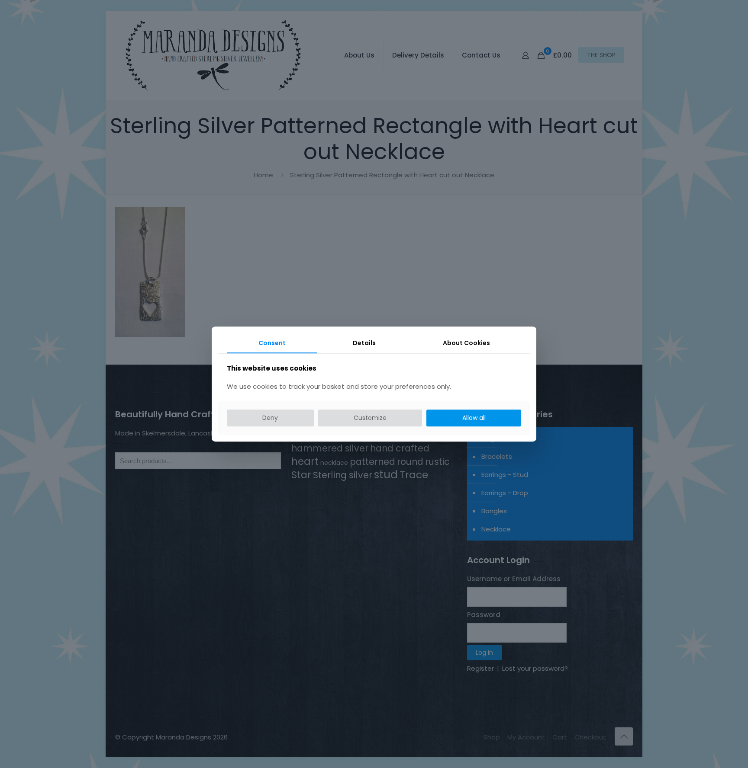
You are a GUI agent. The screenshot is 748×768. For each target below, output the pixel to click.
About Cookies (466, 343)
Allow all (474, 417)
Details (364, 343)
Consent (272, 343)
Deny (270, 417)
